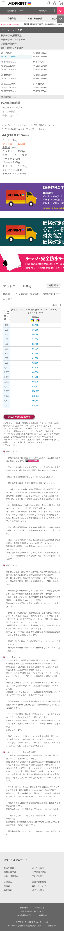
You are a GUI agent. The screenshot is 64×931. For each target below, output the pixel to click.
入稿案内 (8, 882)
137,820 (35, 400)
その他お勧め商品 (10, 102)
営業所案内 (39, 908)
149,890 (35, 405)
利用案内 (43, 11)
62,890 (35, 363)
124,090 (35, 391)
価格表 (7, 886)
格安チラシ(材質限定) (11, 35)
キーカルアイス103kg (14, 173)
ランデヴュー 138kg (13, 151)
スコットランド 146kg (14, 155)
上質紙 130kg (9, 147)
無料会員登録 (10, 872)
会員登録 (55, 3)
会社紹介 (24, 908)
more (60, 24)
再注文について (39, 886)
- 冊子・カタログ (9, 115)
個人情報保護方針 (24, 915)
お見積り (8, 890)
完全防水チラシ (8, 97)
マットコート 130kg (13, 144)
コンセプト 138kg (12, 170)
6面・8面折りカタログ (12, 48)
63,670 (35, 368)
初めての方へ (10, 868)
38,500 (35, 330)
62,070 (35, 358)
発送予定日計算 (39, 882)
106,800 (35, 386)
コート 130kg (9, 140)
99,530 (35, 382)
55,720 (35, 349)
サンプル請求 (38, 876)
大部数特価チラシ (9, 43)
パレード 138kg (11, 162)
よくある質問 (38, 868)
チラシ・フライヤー (13, 30)
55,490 (35, 344)
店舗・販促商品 (35, 18)
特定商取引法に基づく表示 (32, 911)
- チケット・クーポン (11, 107)
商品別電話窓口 (39, 872)
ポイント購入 (38, 890)
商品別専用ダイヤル (15, 11)
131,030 (35, 396)
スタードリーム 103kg (14, 166)
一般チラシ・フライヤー (13, 39)
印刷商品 (12, 18)
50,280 (35, 334)
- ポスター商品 (8, 111)
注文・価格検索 (11, 876)
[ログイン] (48, 3)
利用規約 (43, 915)
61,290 (35, 353)
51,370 (35, 339)
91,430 (35, 377)
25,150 (35, 325)
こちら (9, 743)
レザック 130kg (11, 158)
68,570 (35, 372)
